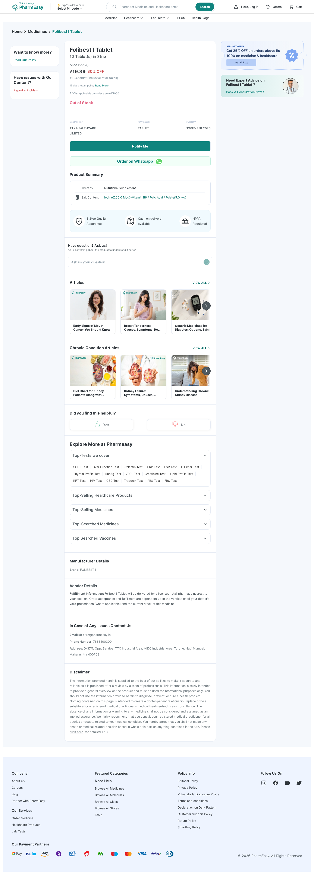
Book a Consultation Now (244, 92)
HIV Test (96, 480)
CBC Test (112, 480)
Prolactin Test (132, 467)
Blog (15, 794)
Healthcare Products (26, 824)
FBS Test (170, 480)
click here (76, 732)
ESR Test (170, 467)
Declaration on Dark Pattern (197, 807)
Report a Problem (26, 90)
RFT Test (79, 480)
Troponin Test (133, 480)
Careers (17, 787)
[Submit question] (207, 262)
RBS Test (153, 480)
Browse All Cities (106, 801)
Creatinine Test (155, 474)
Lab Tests (158, 18)
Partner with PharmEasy (28, 801)
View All (199, 283)
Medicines (37, 31)
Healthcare (131, 18)
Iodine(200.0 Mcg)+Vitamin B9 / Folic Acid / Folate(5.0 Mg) (145, 197)
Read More (102, 85)
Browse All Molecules (109, 795)
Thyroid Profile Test (86, 474)
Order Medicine (22, 818)
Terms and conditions (193, 801)
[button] (160, 7)
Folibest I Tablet (67, 31)
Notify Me (140, 146)
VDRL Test (133, 474)
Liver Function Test (105, 467)
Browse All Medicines (109, 788)
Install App (241, 62)
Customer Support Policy (195, 814)
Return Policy (187, 820)
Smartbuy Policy (189, 827)
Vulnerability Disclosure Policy (198, 794)
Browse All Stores (107, 808)
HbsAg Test (113, 474)
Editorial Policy (188, 781)
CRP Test (153, 467)
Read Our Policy (25, 60)
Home (17, 31)
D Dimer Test (190, 467)
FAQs (98, 815)
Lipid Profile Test (181, 474)
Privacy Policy (187, 787)
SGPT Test (80, 467)
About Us (18, 781)
